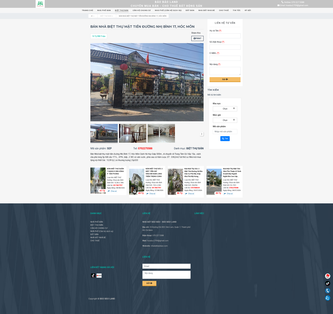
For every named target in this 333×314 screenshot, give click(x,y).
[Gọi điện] (328, 291)
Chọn (225, 108)
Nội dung (215, 64)
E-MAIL (214, 53)
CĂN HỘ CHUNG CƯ (142, 10)
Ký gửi (248, 10)
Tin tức (237, 10)
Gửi (224, 79)
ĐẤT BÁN (190, 10)
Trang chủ (87, 10)
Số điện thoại (217, 42)
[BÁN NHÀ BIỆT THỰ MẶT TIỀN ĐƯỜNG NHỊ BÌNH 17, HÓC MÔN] (104, 134)
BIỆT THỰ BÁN (121, 10)
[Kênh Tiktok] (328, 283)
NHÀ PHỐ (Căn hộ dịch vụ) (168, 10)
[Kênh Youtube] (328, 276)
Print (198, 38)
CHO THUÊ (224, 10)
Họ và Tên (215, 30)
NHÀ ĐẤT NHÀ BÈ (206, 10)
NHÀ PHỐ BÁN (104, 10)
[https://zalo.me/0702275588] (328, 298)
